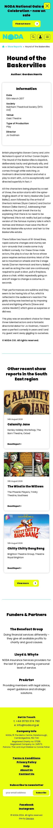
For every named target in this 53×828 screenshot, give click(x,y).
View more (23, 583)
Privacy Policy (26, 762)
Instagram (26, 808)
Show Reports (15, 46)
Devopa (30, 818)
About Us (26, 770)
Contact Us (26, 774)
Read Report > (14, 444)
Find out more (23, 23)
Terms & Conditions (26, 758)
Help (26, 766)
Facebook (26, 804)
